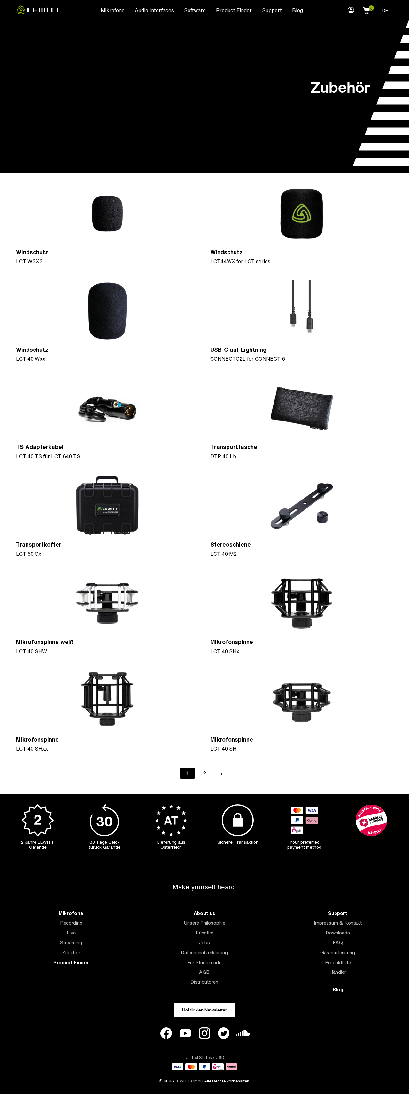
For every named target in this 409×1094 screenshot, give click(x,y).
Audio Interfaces (154, 10)
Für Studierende (204, 962)
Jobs (204, 942)
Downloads (338, 932)
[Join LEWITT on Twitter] (223, 1034)
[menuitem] (113, 10)
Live (71, 932)
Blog (297, 10)
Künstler (204, 932)
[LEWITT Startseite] (38, 12)
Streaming (71, 942)
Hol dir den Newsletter (204, 1010)
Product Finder (234, 10)
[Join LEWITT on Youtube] (185, 1034)
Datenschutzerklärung (204, 952)
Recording (71, 922)
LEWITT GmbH (189, 1081)
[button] (366, 9)
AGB (204, 972)
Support (272, 10)
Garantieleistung (337, 952)
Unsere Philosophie (204, 922)
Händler (337, 972)
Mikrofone (113, 10)
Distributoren (204, 982)
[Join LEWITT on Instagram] (204, 1034)
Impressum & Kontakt (338, 922)
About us (204, 913)
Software (195, 10)
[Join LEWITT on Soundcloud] (242, 1034)
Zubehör (71, 952)
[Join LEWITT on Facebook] (166, 1034)
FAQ (338, 942)
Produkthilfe (338, 962)
